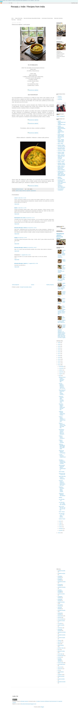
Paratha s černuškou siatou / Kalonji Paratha (61, 489)
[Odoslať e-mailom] (27, 189)
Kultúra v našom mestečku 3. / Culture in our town (62, 419)
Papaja (15, 237)
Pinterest (59, 96)
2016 (59, 355)
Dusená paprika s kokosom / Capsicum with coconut (62, 386)
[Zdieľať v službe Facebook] (30, 189)
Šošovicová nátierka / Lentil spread (62, 451)
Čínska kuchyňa (61, 679)
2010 (59, 532)
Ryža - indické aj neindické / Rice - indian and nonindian (61, 156)
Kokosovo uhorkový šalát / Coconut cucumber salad (61, 399)
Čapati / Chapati (63, 260)
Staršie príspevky (50, 284)
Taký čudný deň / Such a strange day (62, 477)
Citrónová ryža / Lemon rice (62, 474)
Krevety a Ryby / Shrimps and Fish (61, 146)
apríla (60, 524)
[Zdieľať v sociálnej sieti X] (29, 189)
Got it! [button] (1, 1)
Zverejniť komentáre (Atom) (26, 287)
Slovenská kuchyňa (60, 630)
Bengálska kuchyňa (60, 579)
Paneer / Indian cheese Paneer (61, 153)
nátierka (17, 190)
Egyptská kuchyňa (61, 581)
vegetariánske (33, 190)
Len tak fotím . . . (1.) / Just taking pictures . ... (62, 515)
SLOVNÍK (60, 623)
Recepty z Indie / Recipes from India (28, 6)
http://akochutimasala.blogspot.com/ (28, 703)
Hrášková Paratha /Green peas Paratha (62, 413)
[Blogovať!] (28, 189)
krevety (59, 657)
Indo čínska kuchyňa (60, 605)
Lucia (15, 197)
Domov (13, 18)
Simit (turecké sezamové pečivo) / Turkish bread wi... (62, 467)
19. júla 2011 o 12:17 (30, 217)
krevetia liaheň (61, 655)
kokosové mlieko (61, 651)
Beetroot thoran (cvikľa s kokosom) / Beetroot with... (62, 379)
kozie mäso (60, 654)
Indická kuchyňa (61, 602)
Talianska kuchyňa (62, 632)
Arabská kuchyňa (61, 573)
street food (60, 668)
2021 (59, 351)
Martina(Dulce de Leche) (19, 217)
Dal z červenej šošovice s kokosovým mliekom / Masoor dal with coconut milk (61, 310)
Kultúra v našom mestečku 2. (62, 437)
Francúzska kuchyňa (60, 585)
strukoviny (24, 190)
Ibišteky (60, 497)
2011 (59, 364)
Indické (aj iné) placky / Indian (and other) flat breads (61, 136)
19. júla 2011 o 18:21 (32, 227)
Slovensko (60, 627)
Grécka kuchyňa (61, 593)
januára (61, 530)
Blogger (42, 706)
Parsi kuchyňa (61, 619)
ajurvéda (59, 642)
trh (58, 670)
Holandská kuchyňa (60, 600)
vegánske (28, 190)
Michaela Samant (24, 701)
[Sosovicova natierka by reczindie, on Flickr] (32, 90)
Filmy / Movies (14, 19)
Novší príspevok (15, 284)
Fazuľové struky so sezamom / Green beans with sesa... (62, 483)
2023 (59, 348)
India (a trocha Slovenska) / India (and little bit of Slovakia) (32, 18)
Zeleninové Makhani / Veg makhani (62, 494)
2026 (59, 342)
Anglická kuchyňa (61, 570)
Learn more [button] (36, 0)
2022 (59, 349)
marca (60, 526)
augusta (61, 373)
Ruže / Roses (62, 511)
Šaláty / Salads (61, 161)
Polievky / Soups (61, 160)
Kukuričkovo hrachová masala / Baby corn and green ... (62, 432)
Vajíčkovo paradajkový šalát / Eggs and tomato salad (62, 446)
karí (58, 649)
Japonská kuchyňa (60, 608)
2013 (59, 361)
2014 (59, 359)
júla (60, 375)
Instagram (60, 97)
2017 (59, 353)
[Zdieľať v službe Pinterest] (31, 189)
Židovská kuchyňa (61, 681)
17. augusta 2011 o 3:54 (33, 263)
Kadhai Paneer (62, 518)
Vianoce (59, 640)
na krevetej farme (61, 664)
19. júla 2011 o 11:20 (21, 197)
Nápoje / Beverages (60, 178)
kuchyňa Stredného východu (60, 660)
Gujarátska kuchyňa (60, 597)
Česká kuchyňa (61, 676)
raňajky (20, 190)
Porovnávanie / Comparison (61, 189)
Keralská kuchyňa (61, 610)
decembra (61, 366)
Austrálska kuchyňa (60, 577)
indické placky (61, 645)
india (59, 643)
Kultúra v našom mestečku (61, 441)
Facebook (60, 99)
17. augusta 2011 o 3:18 (25, 254)
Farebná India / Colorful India (58, 18)
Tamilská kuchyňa (61, 634)
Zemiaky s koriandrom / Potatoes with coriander (62, 461)
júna (60, 521)
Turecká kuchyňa (61, 637)
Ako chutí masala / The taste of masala (47, 18)
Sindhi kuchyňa (61, 625)
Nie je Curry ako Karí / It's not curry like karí (62, 508)
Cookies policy (19, 19)
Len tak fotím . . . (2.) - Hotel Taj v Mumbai (62, 503)
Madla (15, 207)
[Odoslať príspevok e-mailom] (25, 189)
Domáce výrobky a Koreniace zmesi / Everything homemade (62, 181)
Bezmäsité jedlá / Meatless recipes (61, 148)
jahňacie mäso (61, 648)
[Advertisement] (38, 13)
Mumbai (59, 617)
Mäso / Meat (60, 143)
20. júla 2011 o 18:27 (32, 247)
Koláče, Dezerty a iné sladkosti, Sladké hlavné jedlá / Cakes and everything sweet (61, 173)
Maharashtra (60, 615)
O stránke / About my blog (18, 18)
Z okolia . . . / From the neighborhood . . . (62, 456)
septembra (61, 371)
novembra (61, 368)
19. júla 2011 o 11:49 (21, 207)
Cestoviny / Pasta (61, 150)
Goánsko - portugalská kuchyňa (60, 591)
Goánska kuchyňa (61, 587)
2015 (59, 357)
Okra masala (61, 471)
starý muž (60, 667)
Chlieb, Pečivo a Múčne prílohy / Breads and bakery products (61, 167)
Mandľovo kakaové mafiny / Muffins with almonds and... (62, 406)
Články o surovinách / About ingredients (61, 186)
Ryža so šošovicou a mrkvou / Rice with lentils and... (62, 425)
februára (61, 528)
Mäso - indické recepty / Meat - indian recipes (61, 140)
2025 (59, 344)
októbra (61, 370)
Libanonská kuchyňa (60, 614)
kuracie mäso (60, 662)
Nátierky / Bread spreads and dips (61, 164)
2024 (59, 346)
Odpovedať (16, 204)
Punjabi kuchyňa (61, 620)
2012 (59, 362)
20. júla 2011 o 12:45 (22, 237)
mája (60, 523)
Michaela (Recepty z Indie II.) (20, 227)
